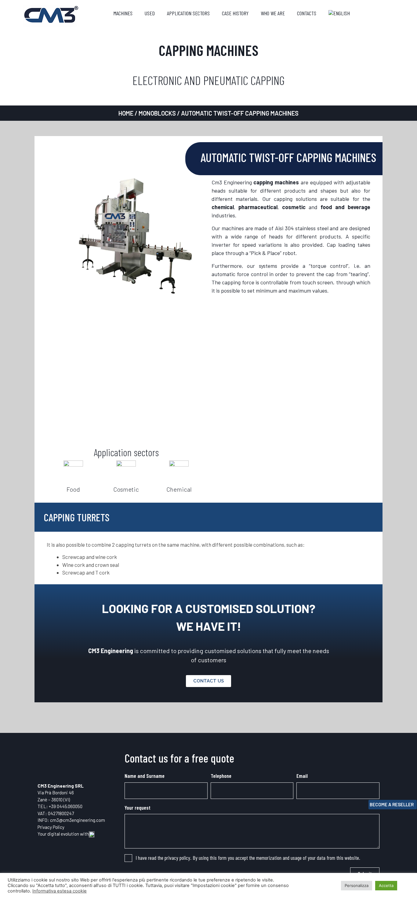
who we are (273, 13)
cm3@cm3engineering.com (77, 820)
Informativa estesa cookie (59, 891)
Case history (235, 13)
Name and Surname (145, 775)
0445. (62, 806)
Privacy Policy (51, 827)
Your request (137, 807)
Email (302, 775)
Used (150, 13)
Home (125, 113)
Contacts (306, 13)
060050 (75, 806)
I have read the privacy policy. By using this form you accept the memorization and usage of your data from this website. (248, 857)
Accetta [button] (386, 885)
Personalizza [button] (356, 885)
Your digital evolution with (63, 834)
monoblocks (157, 113)
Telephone (221, 775)
